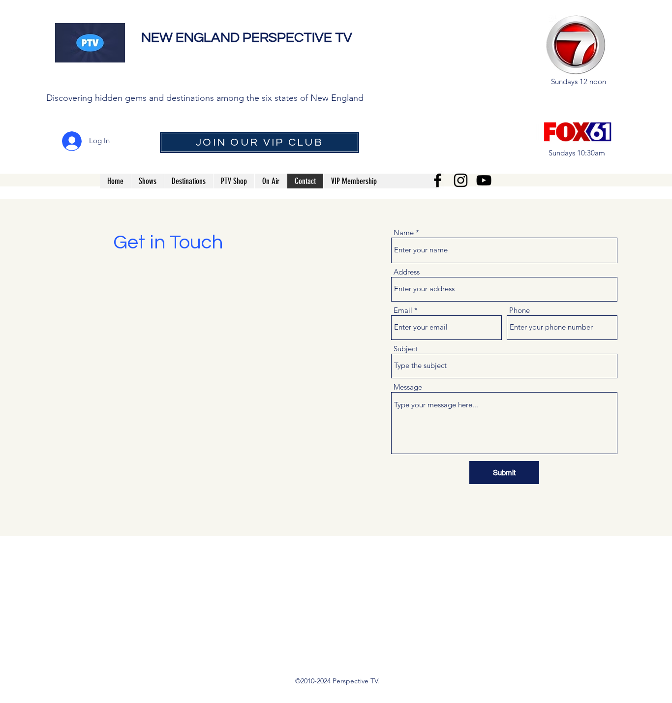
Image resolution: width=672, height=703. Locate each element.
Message (408, 387)
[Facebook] (437, 180)
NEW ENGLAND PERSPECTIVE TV (248, 38)
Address (407, 271)
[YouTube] (484, 180)
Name (404, 232)
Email (403, 310)
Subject (406, 348)
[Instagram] (461, 180)
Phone (519, 310)
